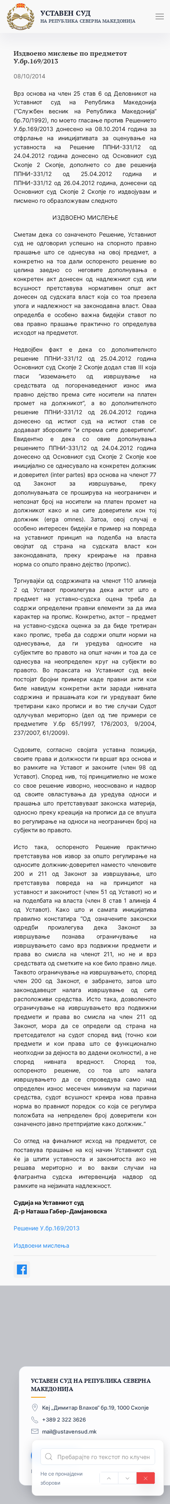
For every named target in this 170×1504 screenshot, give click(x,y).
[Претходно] (108, 1478)
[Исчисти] (145, 1478)
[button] (160, 16)
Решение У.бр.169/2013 (47, 1228)
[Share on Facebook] (22, 1269)
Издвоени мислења (41, 1245)
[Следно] (127, 1478)
